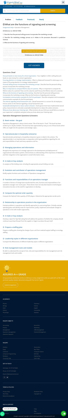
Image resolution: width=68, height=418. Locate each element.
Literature (5, 351)
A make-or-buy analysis (14, 161)
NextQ (41, 19)
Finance (5, 327)
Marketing (36, 327)
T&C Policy (5, 394)
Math (4, 308)
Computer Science (39, 351)
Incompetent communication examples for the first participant (22, 97)
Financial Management (40, 332)
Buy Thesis (37, 349)
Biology (5, 306)
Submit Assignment (10, 285)
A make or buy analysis (14, 216)
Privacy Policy (6, 391)
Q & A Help (37, 358)
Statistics (36, 312)
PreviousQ (31, 19)
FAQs (35, 409)
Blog (35, 411)
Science (36, 306)
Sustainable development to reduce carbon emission (19, 106)
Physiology (6, 312)
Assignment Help (8, 27)
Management (6, 330)
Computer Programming (9, 354)
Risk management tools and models (18, 248)
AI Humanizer (37, 413)
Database (5, 356)
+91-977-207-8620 (8, 6)
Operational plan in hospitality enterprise (20, 134)
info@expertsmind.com (30, 6)
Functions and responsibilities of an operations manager (26, 179)
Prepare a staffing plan (13, 227)
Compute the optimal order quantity (19, 193)
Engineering (37, 356)
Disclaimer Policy (38, 391)
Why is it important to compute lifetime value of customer (20, 89)
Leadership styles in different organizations (21, 239)
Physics (5, 303)
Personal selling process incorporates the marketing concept (21, 84)
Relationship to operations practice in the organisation (26, 202)
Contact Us (6, 413)
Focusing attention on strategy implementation (17, 80)
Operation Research (8, 334)
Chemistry (36, 303)
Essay (4, 349)
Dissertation (37, 347)
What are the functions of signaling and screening (18, 93)
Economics (37, 325)
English (36, 308)
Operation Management (9, 332)
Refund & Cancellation (8, 396)
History (5, 310)
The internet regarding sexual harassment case (17, 101)
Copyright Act (37, 394)
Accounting (6, 325)
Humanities (37, 310)
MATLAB (36, 354)
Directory (5, 411)
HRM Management (39, 330)
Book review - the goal (13, 120)
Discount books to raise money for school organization (19, 76)
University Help (7, 358)
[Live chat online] (63, 413)
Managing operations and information (19, 147)
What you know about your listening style (15, 110)
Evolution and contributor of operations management (25, 170)
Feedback (19, 19)
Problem (8, 19)
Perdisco (5, 347)
